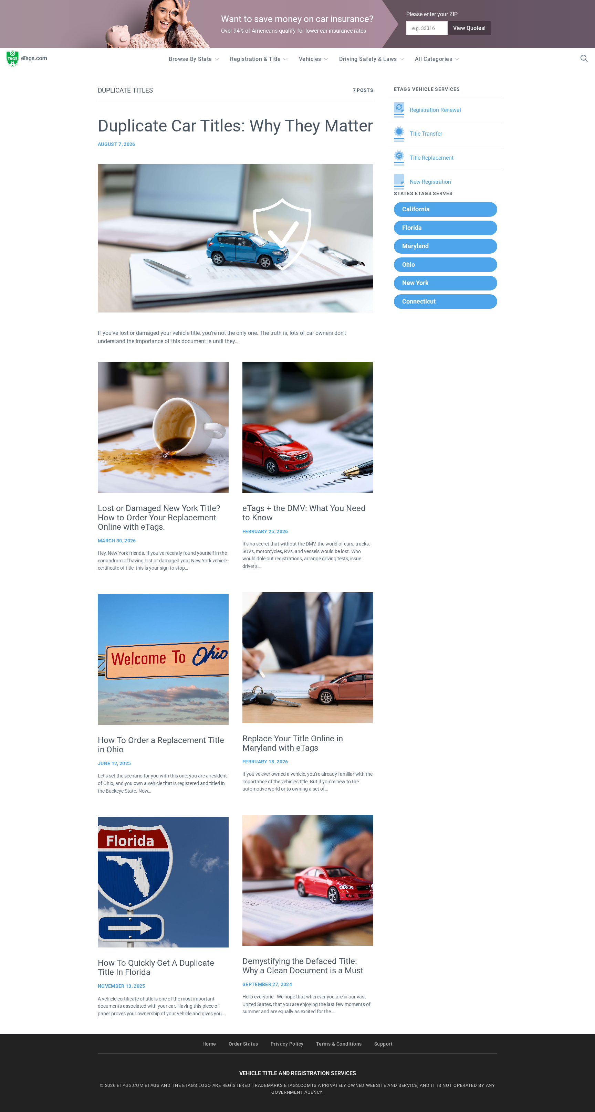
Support (383, 1044)
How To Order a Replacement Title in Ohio (161, 744)
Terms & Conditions (339, 1044)
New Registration (430, 182)
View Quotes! (469, 28)
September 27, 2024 (267, 984)
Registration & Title (255, 59)
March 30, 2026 (117, 540)
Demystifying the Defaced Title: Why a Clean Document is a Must (302, 965)
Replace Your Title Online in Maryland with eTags (292, 743)
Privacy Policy (287, 1044)
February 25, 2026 (265, 531)
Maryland (415, 246)
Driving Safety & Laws (368, 59)
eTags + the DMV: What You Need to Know (304, 513)
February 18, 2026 (265, 761)
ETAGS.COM (130, 1085)
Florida (412, 227)
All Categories (433, 59)
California (416, 209)
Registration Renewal (435, 110)
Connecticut (419, 301)
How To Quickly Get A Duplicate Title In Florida (156, 967)
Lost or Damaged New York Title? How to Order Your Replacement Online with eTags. (159, 518)
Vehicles (310, 59)
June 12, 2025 (114, 763)
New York (415, 282)
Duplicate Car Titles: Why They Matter (235, 126)
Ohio (408, 264)
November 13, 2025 (121, 986)
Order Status (243, 1044)
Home (209, 1044)
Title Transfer (426, 133)
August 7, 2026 (116, 144)
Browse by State (190, 59)
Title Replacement (431, 158)
